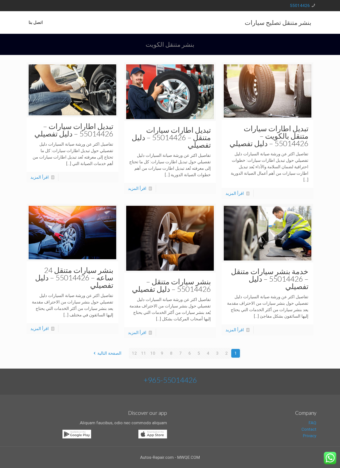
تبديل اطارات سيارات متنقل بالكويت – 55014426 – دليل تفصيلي (268, 136)
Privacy (309, 435)
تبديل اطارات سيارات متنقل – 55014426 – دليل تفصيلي (171, 137)
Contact (308, 429)
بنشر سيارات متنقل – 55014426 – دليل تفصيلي (171, 285)
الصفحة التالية (109, 353)
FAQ (312, 422)
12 (134, 353)
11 (143, 353)
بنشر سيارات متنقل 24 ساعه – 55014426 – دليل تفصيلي (74, 277)
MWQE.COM (188, 457)
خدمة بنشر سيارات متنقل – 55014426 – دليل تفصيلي (269, 279)
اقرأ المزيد (235, 193)
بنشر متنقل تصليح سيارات (278, 22)
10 (152, 353)
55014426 (300, 5)
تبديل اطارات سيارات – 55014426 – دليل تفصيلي (73, 130)
